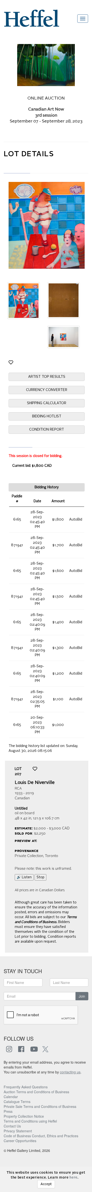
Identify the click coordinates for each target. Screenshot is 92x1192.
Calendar (11, 1096)
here (73, 1177)
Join (82, 996)
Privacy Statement (18, 1130)
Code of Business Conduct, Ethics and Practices (41, 1135)
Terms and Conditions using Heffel (30, 1121)
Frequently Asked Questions (26, 1086)
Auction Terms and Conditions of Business (36, 1091)
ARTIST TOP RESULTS (46, 377)
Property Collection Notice (24, 1116)
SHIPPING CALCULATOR (46, 403)
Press (8, 1111)
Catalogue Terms (17, 1101)
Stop (40, 877)
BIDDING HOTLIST (46, 416)
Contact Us (12, 1126)
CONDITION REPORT (46, 429)
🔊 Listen (24, 877)
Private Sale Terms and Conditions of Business (40, 1106)
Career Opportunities (20, 1140)
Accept (46, 1184)
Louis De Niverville (35, 782)
